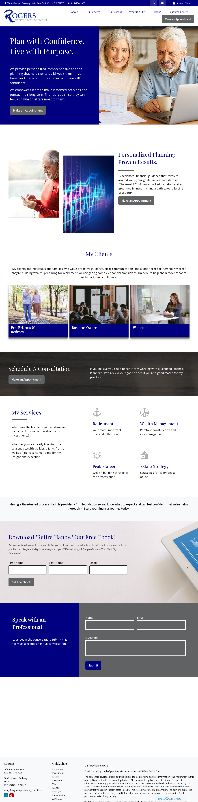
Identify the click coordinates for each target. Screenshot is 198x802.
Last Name (56, 563)
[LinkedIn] (153, 3)
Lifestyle (56, 791)
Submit (93, 665)
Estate (55, 776)
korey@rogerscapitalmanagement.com (23, 790)
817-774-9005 (78, 3)
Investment (58, 772)
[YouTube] (162, 3)
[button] (75, 12)
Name (89, 617)
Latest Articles (59, 795)
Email (93, 563)
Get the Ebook (21, 582)
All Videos (57, 799)
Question (91, 637)
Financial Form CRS (98, 765)
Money (55, 787)
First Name (16, 563)
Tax (54, 784)
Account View (183, 3)
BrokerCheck (155, 771)
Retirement (57, 769)
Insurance (57, 780)
